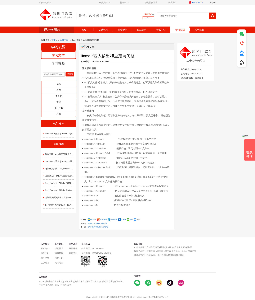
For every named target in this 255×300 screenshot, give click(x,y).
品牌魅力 (45, 263)
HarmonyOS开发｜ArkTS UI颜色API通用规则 (59, 134)
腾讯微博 (113, 220)
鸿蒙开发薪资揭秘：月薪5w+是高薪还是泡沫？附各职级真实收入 (59, 197)
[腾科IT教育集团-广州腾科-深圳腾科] (76, 14)
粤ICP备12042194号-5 (158, 297)
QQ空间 (93, 220)
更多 (138, 220)
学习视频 (58, 63)
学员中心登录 (45, 2)
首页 (84, 30)
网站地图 (59, 263)
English (213, 2)
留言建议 (59, 253)
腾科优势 (45, 258)
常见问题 (59, 258)
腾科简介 (45, 248)
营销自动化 (66, 285)
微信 (131, 220)
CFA (57, 285)
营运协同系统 (151, 2)
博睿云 (123, 2)
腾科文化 (45, 253)
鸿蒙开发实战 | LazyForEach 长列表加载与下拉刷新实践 (59, 169)
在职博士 (68, 281)
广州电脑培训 (106, 281)
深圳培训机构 (92, 281)
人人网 (123, 220)
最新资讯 (73, 253)
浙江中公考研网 (46, 285)
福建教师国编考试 (54, 281)
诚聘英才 (59, 248)
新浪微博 (103, 220)
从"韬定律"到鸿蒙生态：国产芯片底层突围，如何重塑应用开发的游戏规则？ (59, 205)
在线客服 (199, 78)
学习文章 (64, 40)
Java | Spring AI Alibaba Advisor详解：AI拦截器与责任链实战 (59, 190)
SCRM (42, 281)
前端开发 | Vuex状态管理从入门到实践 (59, 154)
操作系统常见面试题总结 (98, 227)
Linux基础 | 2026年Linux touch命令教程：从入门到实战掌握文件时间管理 (59, 176)
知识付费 (118, 281)
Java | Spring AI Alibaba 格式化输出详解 (59, 183)
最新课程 (73, 248)
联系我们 (172, 2)
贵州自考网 (79, 281)
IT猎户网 (103, 2)
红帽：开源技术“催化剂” (97, 223)
